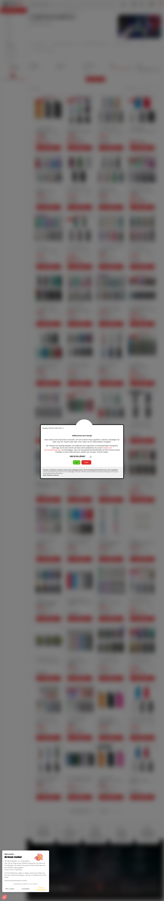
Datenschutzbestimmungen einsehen (15, 880)
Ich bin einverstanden (41, 889)
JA (76, 462)
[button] (4, 897)
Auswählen (25, 889)
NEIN (86, 462)
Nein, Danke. (10, 889)
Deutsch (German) (55, 428)
